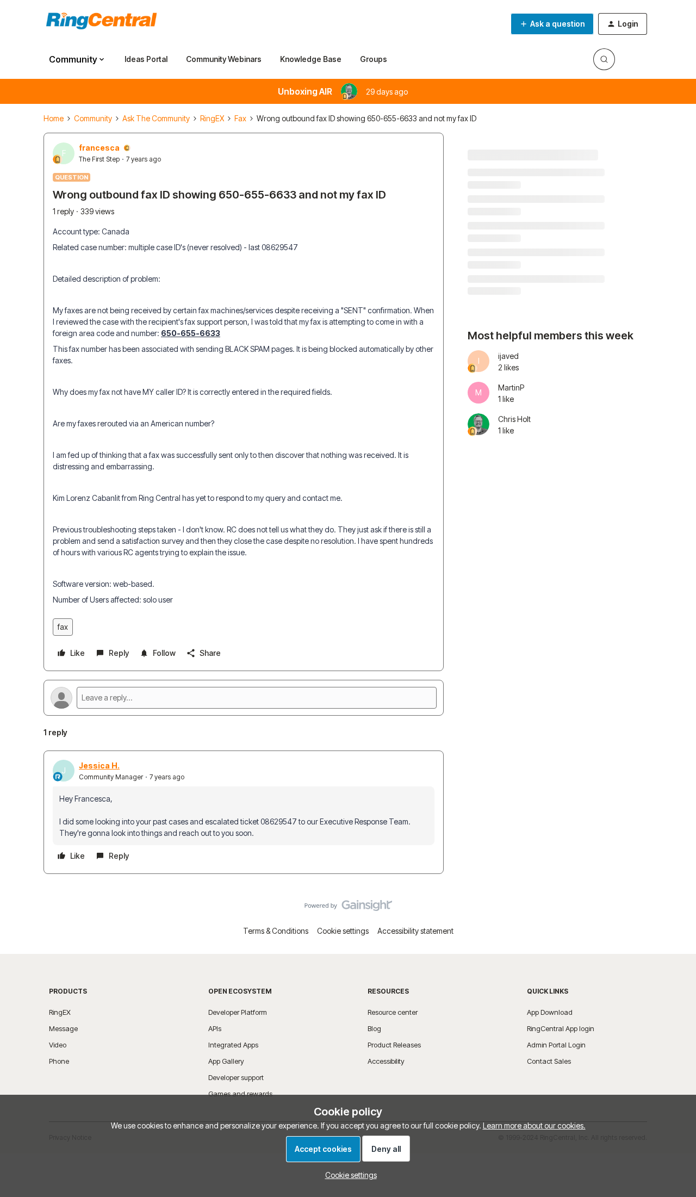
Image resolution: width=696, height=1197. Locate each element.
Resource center (393, 1012)
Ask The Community (156, 118)
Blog (374, 1028)
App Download (550, 1012)
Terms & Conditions (275, 930)
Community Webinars (224, 59)
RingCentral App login (560, 1028)
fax (63, 626)
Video (57, 1044)
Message (63, 1028)
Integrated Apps (233, 1044)
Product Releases (394, 1044)
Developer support (236, 1077)
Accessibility (386, 1061)
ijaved (508, 356)
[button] (552, 24)
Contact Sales (549, 1061)
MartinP (511, 387)
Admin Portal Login (556, 1044)
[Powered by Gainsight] (348, 908)
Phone (59, 1061)
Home (54, 118)
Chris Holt (514, 419)
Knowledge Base (310, 59)
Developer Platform (237, 1012)
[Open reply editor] (243, 697)
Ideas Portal (146, 59)
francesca (99, 147)
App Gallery (226, 1061)
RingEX (212, 118)
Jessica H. (99, 765)
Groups (373, 59)
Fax (240, 118)
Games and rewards (240, 1093)
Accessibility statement (415, 930)
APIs (214, 1028)
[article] (243, 812)
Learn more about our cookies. (534, 1125)
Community (93, 118)
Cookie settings (343, 930)
